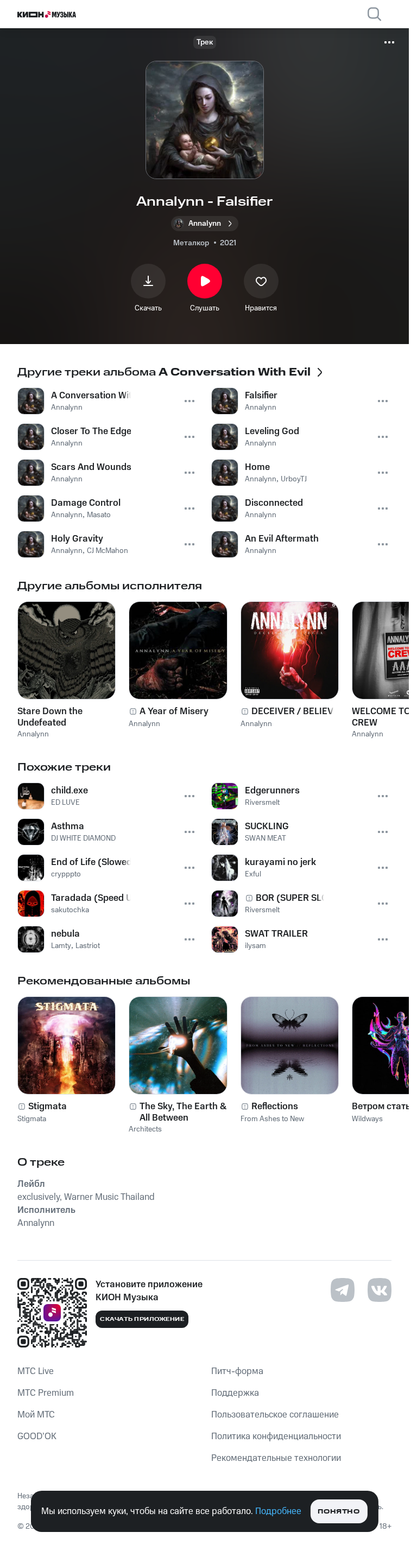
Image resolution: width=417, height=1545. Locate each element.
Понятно (338, 1511)
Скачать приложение (142, 1319)
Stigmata (47, 1106)
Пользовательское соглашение (275, 1414)
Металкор (191, 243)
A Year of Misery (174, 711)
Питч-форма (237, 1371)
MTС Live (35, 1371)
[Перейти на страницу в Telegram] (343, 1290)
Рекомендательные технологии (276, 1458)
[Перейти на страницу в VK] (379, 1290)
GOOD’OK (36, 1436)
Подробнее (278, 1511)
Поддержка (235, 1393)
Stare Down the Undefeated (50, 717)
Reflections (274, 1106)
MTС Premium (45, 1393)
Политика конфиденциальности (276, 1436)
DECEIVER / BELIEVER (298, 711)
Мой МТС (36, 1414)
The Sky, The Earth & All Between (183, 1112)
